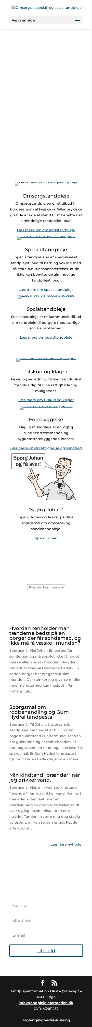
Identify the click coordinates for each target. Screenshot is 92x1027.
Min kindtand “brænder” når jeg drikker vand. (44, 777)
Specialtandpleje (46, 249)
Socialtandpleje (46, 309)
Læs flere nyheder (67, 844)
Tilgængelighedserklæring (46, 1020)
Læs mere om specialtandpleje (46, 289)
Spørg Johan (46, 538)
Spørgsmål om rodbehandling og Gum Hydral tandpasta (39, 712)
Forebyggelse (46, 419)
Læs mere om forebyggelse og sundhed (46, 448)
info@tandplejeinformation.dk (46, 1003)
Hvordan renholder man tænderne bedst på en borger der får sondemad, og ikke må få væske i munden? (45, 635)
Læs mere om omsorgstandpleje (46, 230)
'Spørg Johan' (46, 510)
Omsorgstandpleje (46, 196)
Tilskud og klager (46, 372)
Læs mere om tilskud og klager (46, 400)
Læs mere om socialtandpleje (46, 337)
